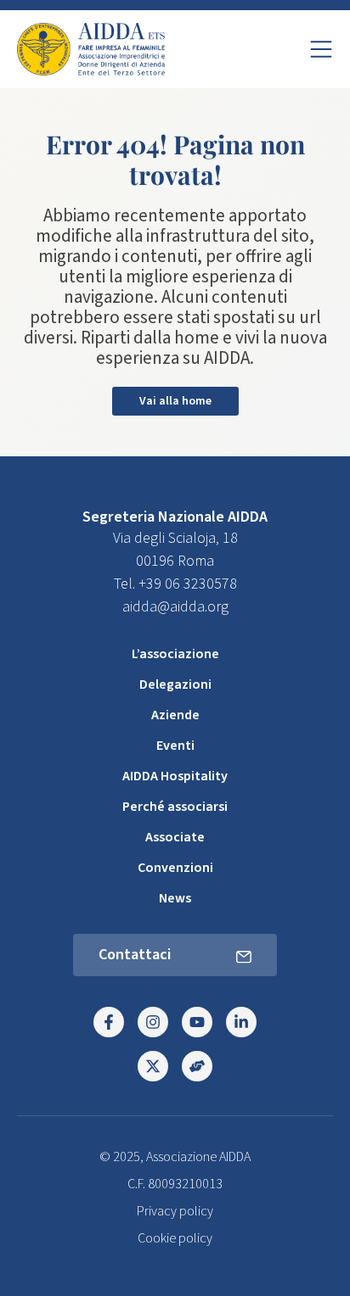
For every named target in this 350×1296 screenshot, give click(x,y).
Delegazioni (175, 684)
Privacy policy (175, 1211)
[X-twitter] (153, 1066)
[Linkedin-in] (241, 1022)
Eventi (175, 745)
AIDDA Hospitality (175, 776)
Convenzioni (175, 867)
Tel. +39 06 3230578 (175, 584)
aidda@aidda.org (175, 606)
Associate (175, 837)
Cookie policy (175, 1238)
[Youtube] (197, 1022)
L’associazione (175, 653)
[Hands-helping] (197, 1066)
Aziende (175, 715)
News (175, 898)
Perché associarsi (175, 806)
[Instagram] (153, 1022)
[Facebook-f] (108, 1022)
